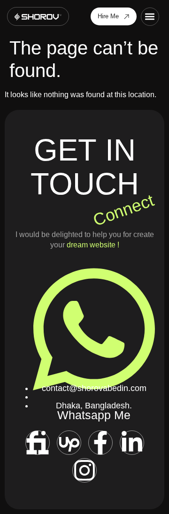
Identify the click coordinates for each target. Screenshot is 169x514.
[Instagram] (84, 470)
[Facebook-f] (100, 442)
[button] (150, 16)
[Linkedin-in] (132, 442)
